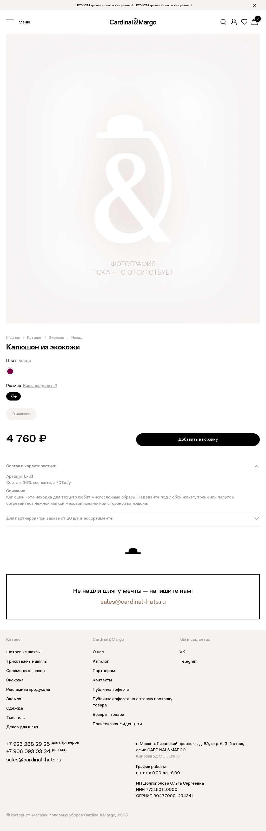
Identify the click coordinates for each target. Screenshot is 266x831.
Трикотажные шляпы (27, 662)
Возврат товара (108, 715)
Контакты (102, 680)
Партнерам (104, 671)
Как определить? (40, 386)
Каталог (34, 338)
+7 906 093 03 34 (28, 751)
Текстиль (15, 718)
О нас (98, 652)
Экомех (13, 699)
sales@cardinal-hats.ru (133, 602)
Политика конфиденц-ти (117, 724)
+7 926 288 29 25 (28, 744)
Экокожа (56, 338)
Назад (77, 338)
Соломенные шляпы (25, 671)
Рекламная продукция (28, 690)
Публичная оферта (111, 690)
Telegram (188, 662)
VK (182, 652)
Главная (13, 338)
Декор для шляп (22, 727)
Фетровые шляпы (23, 652)
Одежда (14, 708)
